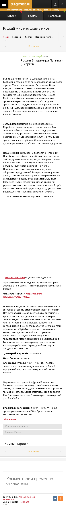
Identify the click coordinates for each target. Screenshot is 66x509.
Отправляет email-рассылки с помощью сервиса (33, 9)
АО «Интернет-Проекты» (19, 498)
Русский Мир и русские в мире (26, 28)
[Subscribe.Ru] (20, 4)
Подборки (54, 16)
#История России (13, 432)
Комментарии (15, 444)
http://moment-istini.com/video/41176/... (23, 295)
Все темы (33, 46)
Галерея (16, 37)
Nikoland (24, 501)
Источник (10, 419)
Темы (6, 37)
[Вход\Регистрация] (55, 4)
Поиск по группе (44, 37)
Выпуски (11, 16)
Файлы (28, 37)
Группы (32, 16)
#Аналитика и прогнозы (16, 426)
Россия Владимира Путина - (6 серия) (42, 62)
